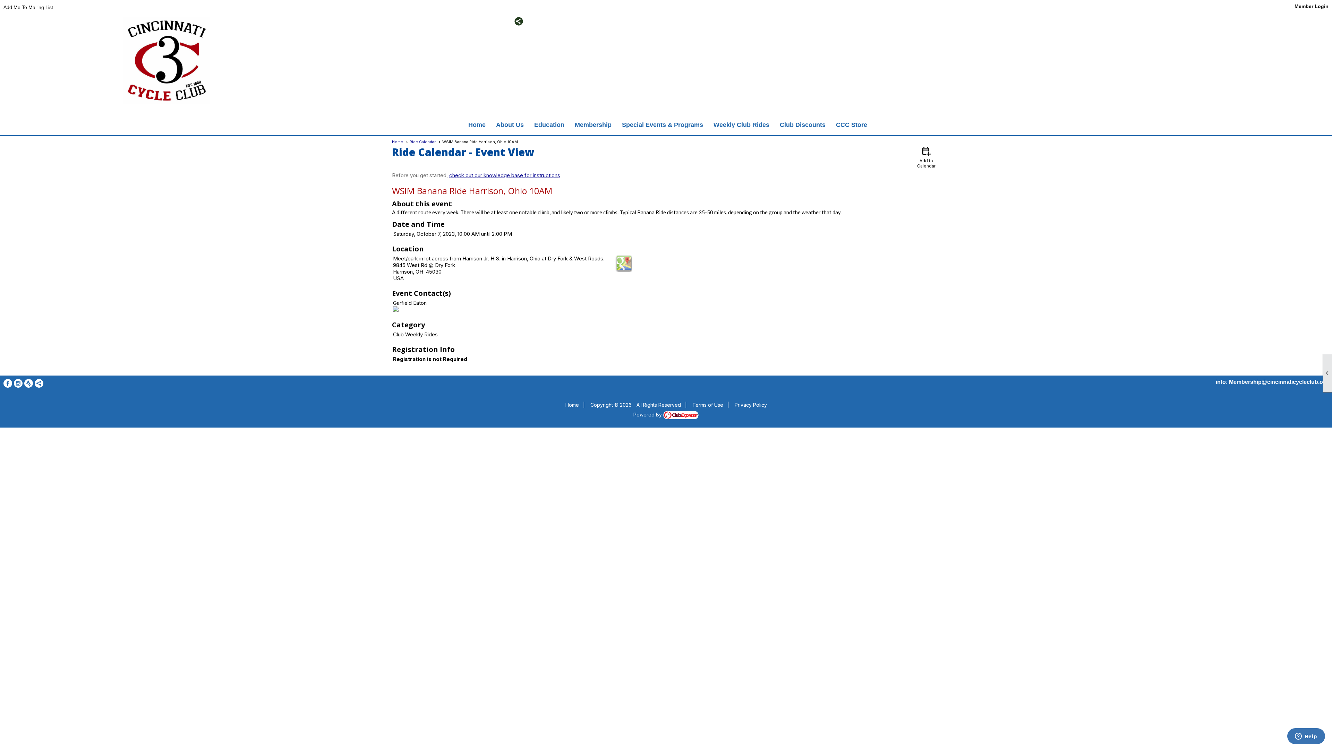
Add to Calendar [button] (926, 157)
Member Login (1312, 6)
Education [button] (549, 124)
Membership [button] (593, 124)
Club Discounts (803, 124)
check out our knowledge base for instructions (504, 175)
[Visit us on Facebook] (340, 21)
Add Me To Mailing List (28, 7)
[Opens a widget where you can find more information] (1306, 737)
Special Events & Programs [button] (662, 124)
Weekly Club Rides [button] (741, 124)
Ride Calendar (423, 141)
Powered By (648, 414)
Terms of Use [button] (707, 405)
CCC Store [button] (851, 124)
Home (477, 124)
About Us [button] (510, 124)
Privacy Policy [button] (751, 405)
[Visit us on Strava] (361, 21)
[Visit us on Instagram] (351, 21)
